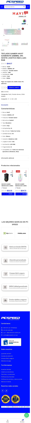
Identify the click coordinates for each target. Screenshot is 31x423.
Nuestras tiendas (6, 369)
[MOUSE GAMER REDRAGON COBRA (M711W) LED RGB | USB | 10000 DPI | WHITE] (21, 176)
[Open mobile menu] (1, 6)
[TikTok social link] (6, 390)
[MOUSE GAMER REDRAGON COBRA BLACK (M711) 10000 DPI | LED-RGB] (8, 176)
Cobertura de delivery (7, 372)
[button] (2, 24)
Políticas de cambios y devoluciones (11, 379)
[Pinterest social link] (12, 99)
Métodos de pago (6, 361)
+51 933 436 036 (7, 330)
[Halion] (22, 233)
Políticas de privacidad (7, 377)
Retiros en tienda (6, 381)
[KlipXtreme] (8, 233)
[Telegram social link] (16, 99)
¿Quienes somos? (6, 353)
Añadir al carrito (14, 87)
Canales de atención (7, 356)
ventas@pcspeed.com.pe (10, 335)
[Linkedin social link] (14, 99)
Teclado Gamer (16, 94)
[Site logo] (15, 2)
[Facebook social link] (8, 99)
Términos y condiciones (8, 374)
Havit (2, 50)
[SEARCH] (24, 6)
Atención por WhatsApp (10, 327)
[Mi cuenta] (27, 6)
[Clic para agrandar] (4, 35)
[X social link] (10, 99)
